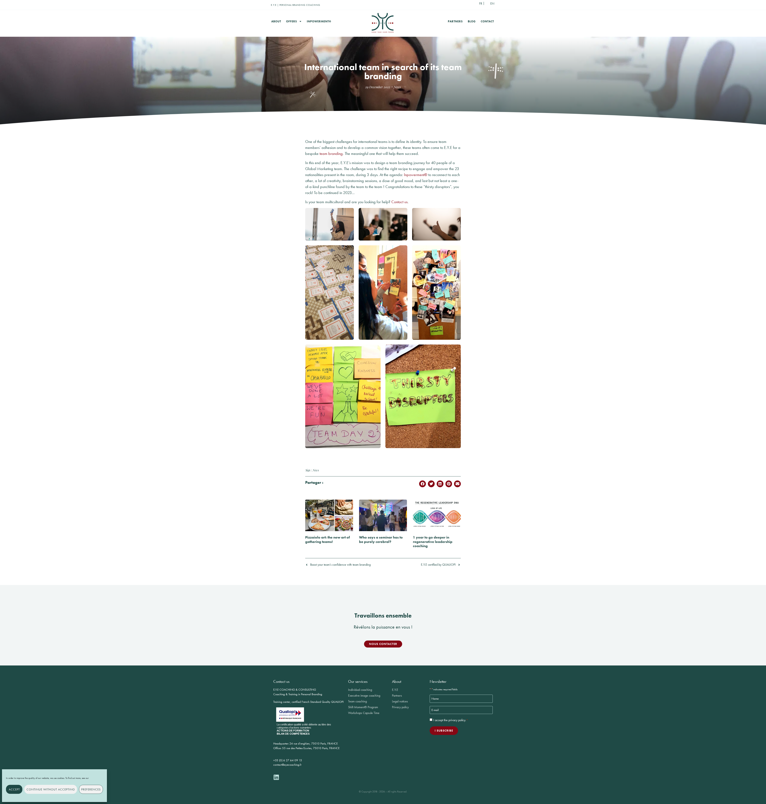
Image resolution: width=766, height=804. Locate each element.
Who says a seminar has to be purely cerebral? (381, 539)
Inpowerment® (319, 21)
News (397, 87)
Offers (291, 21)
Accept (14, 789)
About (276, 21)
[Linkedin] (276, 777)
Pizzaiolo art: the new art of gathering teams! (327, 539)
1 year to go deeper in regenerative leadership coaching (432, 541)
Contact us (399, 201)
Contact (487, 21)
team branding (331, 153)
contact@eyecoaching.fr (287, 765)
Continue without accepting (51, 789)
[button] (422, 483)
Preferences (91, 789)
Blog (472, 21)
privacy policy (456, 720)
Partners (455, 21)
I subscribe (444, 731)
